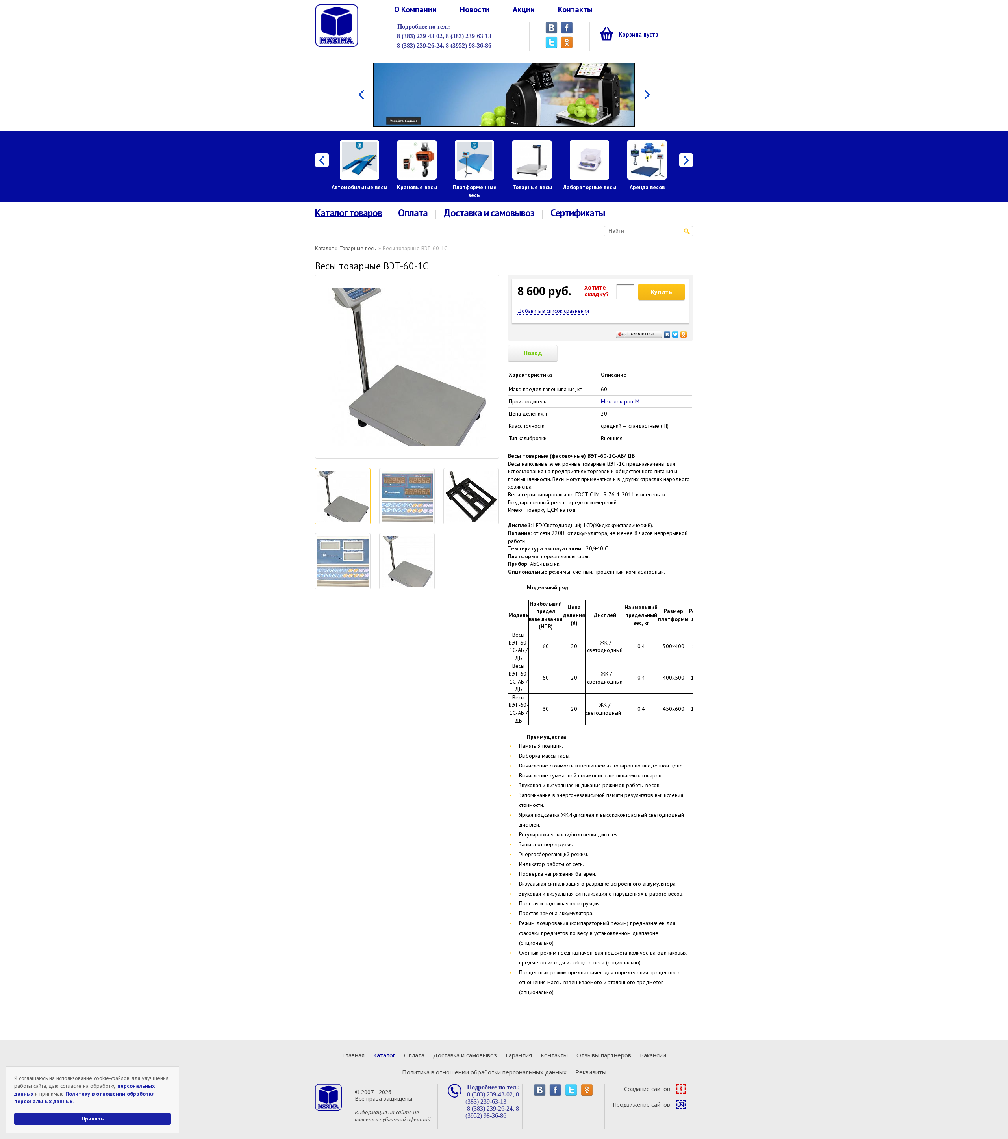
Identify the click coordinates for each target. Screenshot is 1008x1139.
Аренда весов (647, 187)
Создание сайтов (647, 1089)
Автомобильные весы (359, 187)
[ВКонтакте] (667, 332)
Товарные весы (532, 187)
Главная (353, 1055)
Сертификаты (577, 213)
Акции (524, 9)
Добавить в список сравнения (553, 310)
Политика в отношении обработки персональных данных (484, 1072)
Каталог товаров (348, 213)
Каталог (324, 248)
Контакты (575, 9)
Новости (474, 9)
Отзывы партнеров (603, 1055)
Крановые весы (417, 187)
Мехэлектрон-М (620, 401)
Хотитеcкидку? (596, 290)
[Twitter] (675, 332)
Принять (93, 1118)
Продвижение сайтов (641, 1104)
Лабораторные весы (589, 187)
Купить (661, 291)
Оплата (413, 213)
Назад (533, 353)
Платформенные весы (475, 191)
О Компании (415, 9)
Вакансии (653, 1055)
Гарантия (519, 1055)
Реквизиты (590, 1072)
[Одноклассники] (684, 332)
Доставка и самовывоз (489, 213)
